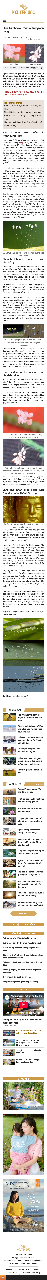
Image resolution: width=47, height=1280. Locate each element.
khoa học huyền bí (20, 696)
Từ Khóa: (7, 696)
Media (35, 1264)
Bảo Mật (35, 1273)
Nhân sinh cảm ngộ (33, 1260)
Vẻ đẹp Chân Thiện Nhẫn (23, 1257)
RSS (18, 1273)
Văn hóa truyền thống (13, 1260)
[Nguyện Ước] (23, 9)
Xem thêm (39, 784)
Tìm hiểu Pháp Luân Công (19, 1264)
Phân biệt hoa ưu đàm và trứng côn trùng (22, 112)
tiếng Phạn (23, 143)
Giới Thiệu (10, 1273)
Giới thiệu (28, 1254)
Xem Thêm (23, 913)
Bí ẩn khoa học (35, 39)
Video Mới (23, 990)
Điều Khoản (26, 1273)
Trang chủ (17, 1254)
